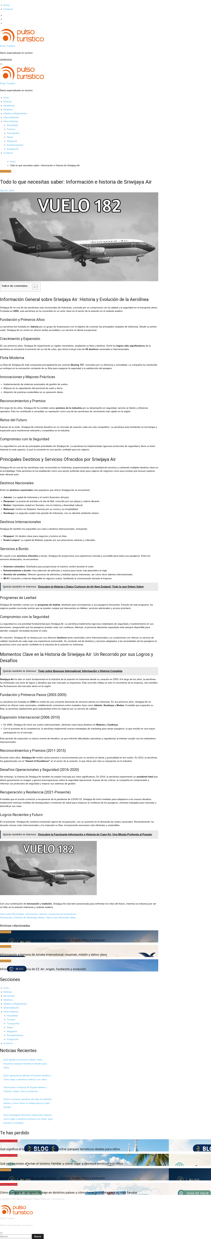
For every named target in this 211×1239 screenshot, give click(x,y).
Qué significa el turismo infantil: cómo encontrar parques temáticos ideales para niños (25, 1063)
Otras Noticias (10, 121)
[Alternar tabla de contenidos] (33, 287)
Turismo (11, 129)
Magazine (12, 141)
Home (6, 5)
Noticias (7, 101)
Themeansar (57, 1199)
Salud (10, 137)
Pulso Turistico (7, 46)
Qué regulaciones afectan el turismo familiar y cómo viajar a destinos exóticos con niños (61, 1163)
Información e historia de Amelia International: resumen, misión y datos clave (53, 954)
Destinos (8, 109)
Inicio (6, 97)
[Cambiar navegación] (1, 64)
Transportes (13, 133)
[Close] (1, 1232)
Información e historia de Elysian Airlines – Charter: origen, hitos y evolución (52, 940)
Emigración (13, 149)
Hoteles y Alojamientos (15, 113)
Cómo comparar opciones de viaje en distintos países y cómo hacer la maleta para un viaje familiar (27, 1103)
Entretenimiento (15, 145)
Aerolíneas (9, 105)
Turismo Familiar (8, 1141)
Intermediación (11, 117)
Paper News (40, 1199)
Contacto (8, 9)
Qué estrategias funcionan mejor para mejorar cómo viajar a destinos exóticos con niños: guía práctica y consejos (28, 1119)
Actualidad (12, 125)
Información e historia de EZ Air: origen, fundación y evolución (43, 969)
